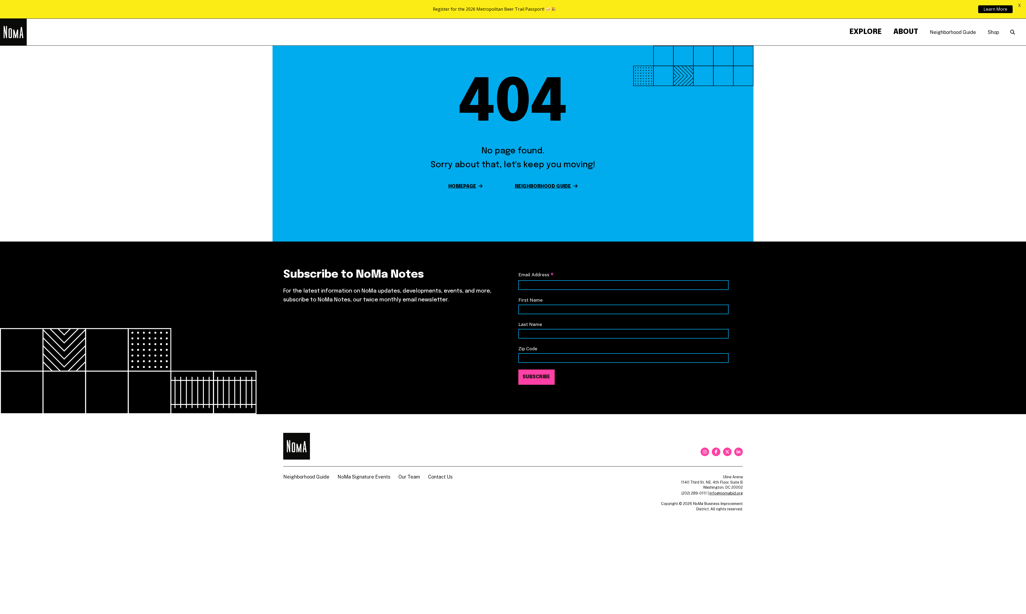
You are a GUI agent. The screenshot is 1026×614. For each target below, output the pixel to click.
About (905, 32)
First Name (530, 300)
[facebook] (716, 452)
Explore (865, 32)
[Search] (1012, 32)
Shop (993, 32)
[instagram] (705, 452)
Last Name (530, 324)
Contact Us (440, 477)
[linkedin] (738, 452)
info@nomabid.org (726, 493)
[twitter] (727, 452)
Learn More (995, 9)
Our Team (409, 477)
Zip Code (527, 348)
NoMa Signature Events (363, 477)
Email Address (536, 275)
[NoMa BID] (13, 32)
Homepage (462, 186)
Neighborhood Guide (953, 32)
